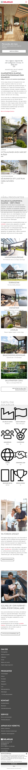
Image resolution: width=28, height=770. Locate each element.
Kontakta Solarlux (5, 703)
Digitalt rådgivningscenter (7, 665)
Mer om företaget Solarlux (7, 111)
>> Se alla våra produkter (6, 694)
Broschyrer (3, 705)
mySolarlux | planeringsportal (7, 733)
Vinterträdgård (4, 673)
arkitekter (3, 224)
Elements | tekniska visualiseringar (9, 731)
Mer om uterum (14, 51)
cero (2, 686)
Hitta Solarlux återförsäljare (10, 634)
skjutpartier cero (14, 370)
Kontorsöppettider (5, 748)
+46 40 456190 (4, 751)
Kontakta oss (8, 549)
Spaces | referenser (5, 728)
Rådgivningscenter (7, 559)
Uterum (14, 319)
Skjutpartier (3, 684)
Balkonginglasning (5, 689)
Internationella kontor (6, 708)
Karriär (2, 659)
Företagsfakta (4, 652)
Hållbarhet (3, 657)
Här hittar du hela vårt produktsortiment (19, 389)
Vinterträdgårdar (14, 247)
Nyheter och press (5, 654)
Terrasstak (14, 272)
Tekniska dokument (5, 719)
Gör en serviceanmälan (6, 717)
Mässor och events (5, 662)
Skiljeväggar (4, 692)
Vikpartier (14, 297)
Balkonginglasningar (14, 345)
